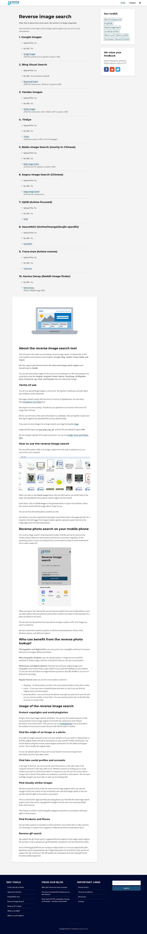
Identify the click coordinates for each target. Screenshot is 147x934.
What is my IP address (15, 916)
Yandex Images (29, 109)
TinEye (26, 136)
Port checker (109, 39)
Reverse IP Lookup (14, 906)
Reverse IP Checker (122, 39)
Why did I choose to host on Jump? (54, 887)
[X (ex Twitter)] (117, 69)
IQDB (26, 219)
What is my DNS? (13, 911)
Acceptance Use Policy (32, 402)
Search (126, 888)
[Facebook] (106, 69)
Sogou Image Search (32, 191)
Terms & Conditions (85, 892)
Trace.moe (28, 268)
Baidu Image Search (31, 164)
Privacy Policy (83, 887)
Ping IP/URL (109, 23)
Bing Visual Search (31, 81)
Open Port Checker (14, 892)
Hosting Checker (83, 929)
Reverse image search (112, 27)
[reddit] (112, 69)
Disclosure (82, 897)
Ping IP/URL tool (13, 897)
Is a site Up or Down (112, 31)
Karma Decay (29, 288)
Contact (132, 3)
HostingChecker (66, 724)
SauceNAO (28, 244)
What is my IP (109, 35)
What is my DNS (122, 35)
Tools (122, 3)
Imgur (76, 424)
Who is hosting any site (113, 20)
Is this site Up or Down (15, 887)
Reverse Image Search (15, 901)
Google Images (29, 54)
